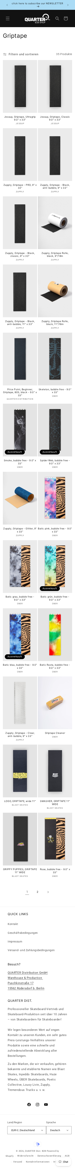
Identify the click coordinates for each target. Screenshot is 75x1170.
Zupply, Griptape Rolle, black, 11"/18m (55, 323)
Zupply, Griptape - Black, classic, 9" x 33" (20, 255)
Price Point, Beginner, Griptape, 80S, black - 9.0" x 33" (20, 392)
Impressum (15, 941)
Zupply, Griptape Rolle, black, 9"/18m (55, 255)
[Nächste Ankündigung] (68, 5)
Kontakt (13, 924)
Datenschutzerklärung (49, 1156)
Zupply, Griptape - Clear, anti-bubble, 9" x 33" (20, 734)
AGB (67, 1156)
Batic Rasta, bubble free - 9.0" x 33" (55, 666)
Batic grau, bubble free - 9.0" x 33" (20, 598)
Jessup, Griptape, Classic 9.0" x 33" (55, 118)
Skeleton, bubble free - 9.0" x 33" (55, 391)
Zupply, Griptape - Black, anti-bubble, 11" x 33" (20, 323)
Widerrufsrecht (25, 1156)
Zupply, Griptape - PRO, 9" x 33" (20, 186)
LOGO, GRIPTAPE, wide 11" (20, 801)
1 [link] (27, 892)
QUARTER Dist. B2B (35, 1151)
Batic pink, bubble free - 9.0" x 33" (55, 530)
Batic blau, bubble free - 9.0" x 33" (20, 666)
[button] (7, 18)
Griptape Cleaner (55, 732)
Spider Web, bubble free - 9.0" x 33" (55, 462)
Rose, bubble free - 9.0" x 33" (55, 871)
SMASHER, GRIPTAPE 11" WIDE (55, 803)
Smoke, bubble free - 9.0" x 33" (20, 462)
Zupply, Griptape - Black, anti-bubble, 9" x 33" (55, 186)
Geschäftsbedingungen (23, 932)
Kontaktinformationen (38, 1162)
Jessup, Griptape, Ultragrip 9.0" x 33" (20, 118)
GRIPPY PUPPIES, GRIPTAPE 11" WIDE (20, 871)
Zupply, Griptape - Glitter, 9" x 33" (20, 530)
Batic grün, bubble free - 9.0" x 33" (55, 598)
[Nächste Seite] (48, 892)
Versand (17, 1162)
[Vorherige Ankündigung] (7, 5)
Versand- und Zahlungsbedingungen (31, 950)
